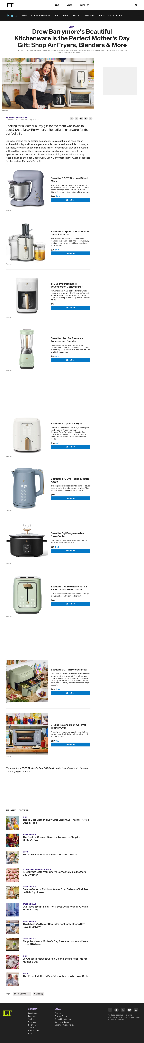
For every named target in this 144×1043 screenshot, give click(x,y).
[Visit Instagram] (123, 1010)
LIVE (57, 5)
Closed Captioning (63, 1019)
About (31, 1028)
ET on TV (32, 1025)
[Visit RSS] (136, 1010)
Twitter (31, 1019)
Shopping (38, 994)
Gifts (102, 16)
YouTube (32, 1022)
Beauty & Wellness (40, 16)
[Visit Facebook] (110, 1010)
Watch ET (84, 5)
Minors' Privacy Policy (64, 1025)
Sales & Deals (115, 16)
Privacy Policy (61, 1016)
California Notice (62, 1022)
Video (69, 5)
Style (25, 16)
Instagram (32, 1016)
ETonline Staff (34, 1030)
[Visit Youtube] (129, 1010)
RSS (30, 1033)
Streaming (90, 16)
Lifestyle (76, 16)
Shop (12, 16)
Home (56, 16)
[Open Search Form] (136, 5)
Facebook (32, 1013)
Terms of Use (60, 1013)
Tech (65, 16)
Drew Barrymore (21, 994)
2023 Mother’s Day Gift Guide (38, 768)
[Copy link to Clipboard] (91, 118)
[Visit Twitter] (116, 1010)
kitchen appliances (53, 151)
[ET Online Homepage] (10, 5)
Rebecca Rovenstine (18, 117)
